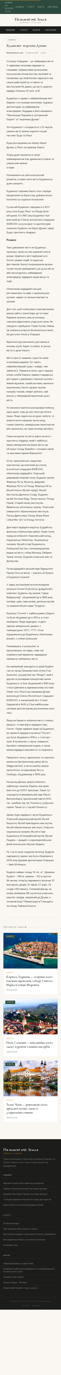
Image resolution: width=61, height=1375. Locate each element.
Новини (20, 7)
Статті (30, 7)
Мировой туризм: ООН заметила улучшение (23, 1183)
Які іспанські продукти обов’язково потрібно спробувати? (29, 1234)
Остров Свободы (11, 1223)
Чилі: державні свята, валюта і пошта (20, 1229)
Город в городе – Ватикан (15, 1282)
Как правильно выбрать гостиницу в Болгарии (24, 1239)
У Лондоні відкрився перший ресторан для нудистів (27, 1199)
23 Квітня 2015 (32, 53)
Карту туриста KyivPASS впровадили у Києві (23, 1205)
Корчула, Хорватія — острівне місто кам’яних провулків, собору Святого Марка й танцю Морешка (29, 981)
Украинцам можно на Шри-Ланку (18, 1263)
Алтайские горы (10, 1245)
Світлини (53, 7)
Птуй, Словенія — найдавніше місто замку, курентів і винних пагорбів (29, 1044)
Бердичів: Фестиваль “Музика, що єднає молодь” (25, 1194)
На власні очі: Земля (30, 19)
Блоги (41, 7)
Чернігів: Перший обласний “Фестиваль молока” (25, 1188)
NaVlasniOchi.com (15, 53)
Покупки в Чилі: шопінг (13, 1277)
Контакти (36, 1305)
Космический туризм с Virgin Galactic (20, 1288)
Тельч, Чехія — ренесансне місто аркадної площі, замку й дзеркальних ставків (26, 1108)
